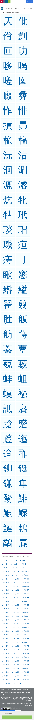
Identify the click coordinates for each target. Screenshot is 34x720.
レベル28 (5, 594)
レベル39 (25, 605)
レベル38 (15, 605)
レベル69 (25, 642)
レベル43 (5, 612)
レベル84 (25, 661)
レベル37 (5, 605)
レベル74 (15, 650)
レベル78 (25, 653)
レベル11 (15, 571)
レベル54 (25, 624)
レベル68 (15, 642)
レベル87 (25, 665)
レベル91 (5, 672)
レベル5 (14, 564)
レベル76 (5, 653)
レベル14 (15, 575)
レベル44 (15, 612)
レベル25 (5, 590)
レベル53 (15, 624)
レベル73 (5, 650)
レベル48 (25, 616)
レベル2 (14, 560)
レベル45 (25, 612)
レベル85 (5, 665)
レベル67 (5, 642)
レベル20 (15, 582)
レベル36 (25, 601)
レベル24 (25, 586)
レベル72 (25, 646)
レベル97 (5, 679)
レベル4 (5, 564)
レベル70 (5, 646)
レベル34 (5, 601)
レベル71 (15, 646)
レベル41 (15, 609)
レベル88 (5, 668)
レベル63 (25, 635)
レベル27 (25, 590)
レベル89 (15, 668)
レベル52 (5, 624)
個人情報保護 (17, 692)
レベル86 (15, 665)
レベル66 (25, 638)
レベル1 (5, 560)
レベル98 (15, 679)
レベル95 (15, 676)
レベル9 (22, 568)
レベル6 (22, 564)
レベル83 (15, 661)
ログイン (29, 1)
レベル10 (5, 571)
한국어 (29, 689)
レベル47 (15, 616)
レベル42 (25, 609)
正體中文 (13, 689)
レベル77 (15, 653)
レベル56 (15, 627)
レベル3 (22, 560)
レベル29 (15, 594)
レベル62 (15, 635)
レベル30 (25, 594)
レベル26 (15, 590)
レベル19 (5, 582)
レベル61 (5, 635)
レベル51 (25, 620)
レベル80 (15, 657)
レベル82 (5, 661)
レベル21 (25, 582)
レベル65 (15, 638)
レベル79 (5, 657)
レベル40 (5, 609)
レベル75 (25, 650)
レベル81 (25, 657)
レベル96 (25, 676)
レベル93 (25, 672)
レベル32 (15, 597)
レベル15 (25, 575)
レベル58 (5, 631)
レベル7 (5, 568)
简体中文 (19, 689)
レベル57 (25, 627)
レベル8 (14, 568)
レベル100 (6, 683)
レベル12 (25, 571)
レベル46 (5, 616)
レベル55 (5, 627)
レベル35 (15, 601)
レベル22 (5, 586)
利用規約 (11, 692)
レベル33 (25, 597)
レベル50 (15, 620)
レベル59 (15, 631)
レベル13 (5, 575)
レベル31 (5, 597)
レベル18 (25, 579)
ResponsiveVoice (14, 707)
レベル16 (5, 579)
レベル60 (25, 631)
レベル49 (5, 620)
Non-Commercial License (15, 708)
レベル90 (25, 668)
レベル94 (5, 676)
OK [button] (17, 717)
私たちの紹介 (4, 692)
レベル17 (15, 579)
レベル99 (25, 679)
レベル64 (5, 638)
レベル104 (17, 683)
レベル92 (15, 672)
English (8, 689)
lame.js (19, 703)
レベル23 (15, 586)
